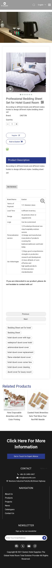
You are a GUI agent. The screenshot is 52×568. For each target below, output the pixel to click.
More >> (43, 468)
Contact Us (9, 513)
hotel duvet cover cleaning (19, 367)
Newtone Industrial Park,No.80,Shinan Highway (26, 481)
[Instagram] (35, 546)
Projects (8, 502)
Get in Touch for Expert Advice (26, 456)
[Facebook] (17, 546)
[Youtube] (29, 546)
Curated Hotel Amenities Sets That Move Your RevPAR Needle (37, 416)
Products (9, 498)
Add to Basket (14, 142)
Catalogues (10, 509)
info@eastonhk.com (27, 478)
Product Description (19, 160)
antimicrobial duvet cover (18, 347)
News (7, 505)
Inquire (14, 135)
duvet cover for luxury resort (19, 372)
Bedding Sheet (14, 333)
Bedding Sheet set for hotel (19, 328)
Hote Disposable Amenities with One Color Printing (14, 416)
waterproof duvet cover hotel (20, 342)
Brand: (8, 115)
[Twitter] (23, 546)
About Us (9, 494)
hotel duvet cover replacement (20, 352)
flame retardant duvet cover (19, 357)
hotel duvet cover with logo (19, 337)
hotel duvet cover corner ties (20, 362)
